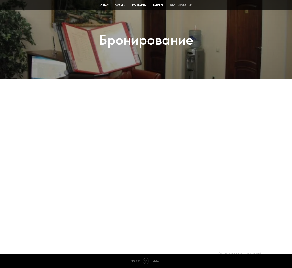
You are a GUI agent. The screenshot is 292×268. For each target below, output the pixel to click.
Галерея (158, 5)
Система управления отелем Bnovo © (239, 253)
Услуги (120, 5)
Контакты (139, 5)
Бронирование (181, 5)
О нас (104, 5)
